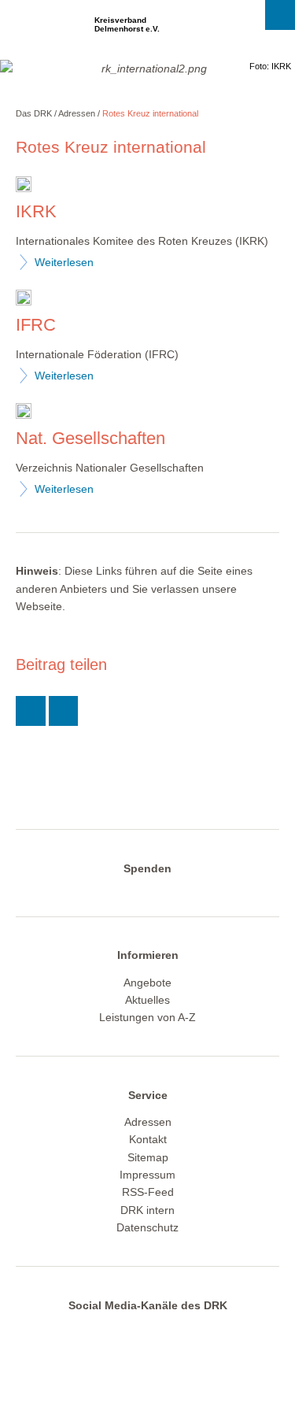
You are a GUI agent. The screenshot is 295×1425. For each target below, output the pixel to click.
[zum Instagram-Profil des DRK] (143, 1332)
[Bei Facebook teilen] (64, 711)
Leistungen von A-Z (147, 1017)
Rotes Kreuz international (150, 113)
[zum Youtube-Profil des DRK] (173, 1332)
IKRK (36, 211)
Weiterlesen (64, 262)
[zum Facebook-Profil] (81, 1332)
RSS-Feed (148, 1192)
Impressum (147, 1174)
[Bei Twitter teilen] (31, 711)
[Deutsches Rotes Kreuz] (43, 29)
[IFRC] (23, 299)
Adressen (76, 113)
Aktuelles (147, 1000)
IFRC (36, 325)
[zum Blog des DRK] (204, 1332)
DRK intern (147, 1210)
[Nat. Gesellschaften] (23, 413)
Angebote (147, 982)
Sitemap (147, 1157)
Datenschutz (147, 1227)
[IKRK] (23, 186)
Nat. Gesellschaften (90, 438)
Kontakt (148, 1139)
